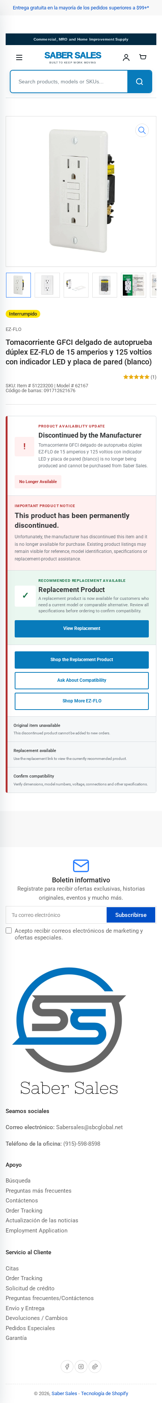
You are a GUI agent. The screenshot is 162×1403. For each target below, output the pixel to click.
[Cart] (142, 57)
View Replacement (81, 628)
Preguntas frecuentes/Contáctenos (50, 1298)
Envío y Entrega (25, 1308)
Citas (12, 1268)
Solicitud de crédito (30, 1288)
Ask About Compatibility (81, 680)
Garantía (16, 1338)
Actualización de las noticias (42, 1220)
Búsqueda (18, 1180)
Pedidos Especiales (30, 1328)
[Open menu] (19, 57)
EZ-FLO (13, 329)
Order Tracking (24, 1210)
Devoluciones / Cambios (37, 1318)
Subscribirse (131, 915)
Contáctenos (22, 1200)
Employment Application (36, 1230)
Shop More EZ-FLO (82, 701)
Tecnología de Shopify (104, 1393)
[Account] (126, 57)
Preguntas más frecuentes (39, 1190)
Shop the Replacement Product (81, 659)
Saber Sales (64, 1393)
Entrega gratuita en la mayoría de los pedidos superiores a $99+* (81, 8)
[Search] (139, 81)
